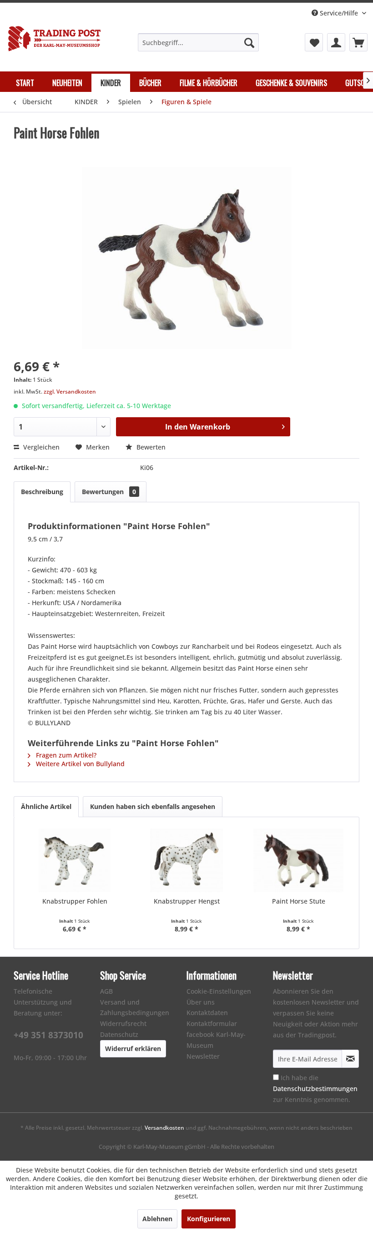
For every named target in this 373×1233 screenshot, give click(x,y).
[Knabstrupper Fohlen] (74, 860)
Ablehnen (157, 1218)
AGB (106, 991)
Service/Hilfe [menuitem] (339, 13)
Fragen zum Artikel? (65, 755)
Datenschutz (119, 1034)
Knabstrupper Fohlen (74, 901)
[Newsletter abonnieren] (350, 1059)
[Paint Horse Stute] (298, 860)
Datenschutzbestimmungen (315, 1088)
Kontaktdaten (207, 1012)
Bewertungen (109, 491)
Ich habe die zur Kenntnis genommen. (315, 1088)
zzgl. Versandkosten (70, 391)
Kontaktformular (211, 1023)
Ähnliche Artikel (46, 806)
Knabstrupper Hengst (187, 901)
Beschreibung (42, 491)
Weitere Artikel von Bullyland (79, 763)
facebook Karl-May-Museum (216, 1040)
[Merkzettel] (314, 42)
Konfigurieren (208, 1218)
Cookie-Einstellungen (218, 991)
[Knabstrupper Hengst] (186, 860)
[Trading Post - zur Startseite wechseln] (54, 41)
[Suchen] (249, 42)
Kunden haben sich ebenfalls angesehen (152, 806)
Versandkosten (164, 1128)
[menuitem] (198, 42)
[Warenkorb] (358, 42)
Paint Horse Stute (298, 901)
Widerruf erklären (133, 1048)
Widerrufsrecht (123, 1023)
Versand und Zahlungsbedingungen (134, 1007)
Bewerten (150, 447)
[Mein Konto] (336, 42)
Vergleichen (40, 447)
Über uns (200, 1002)
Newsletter (203, 1056)
